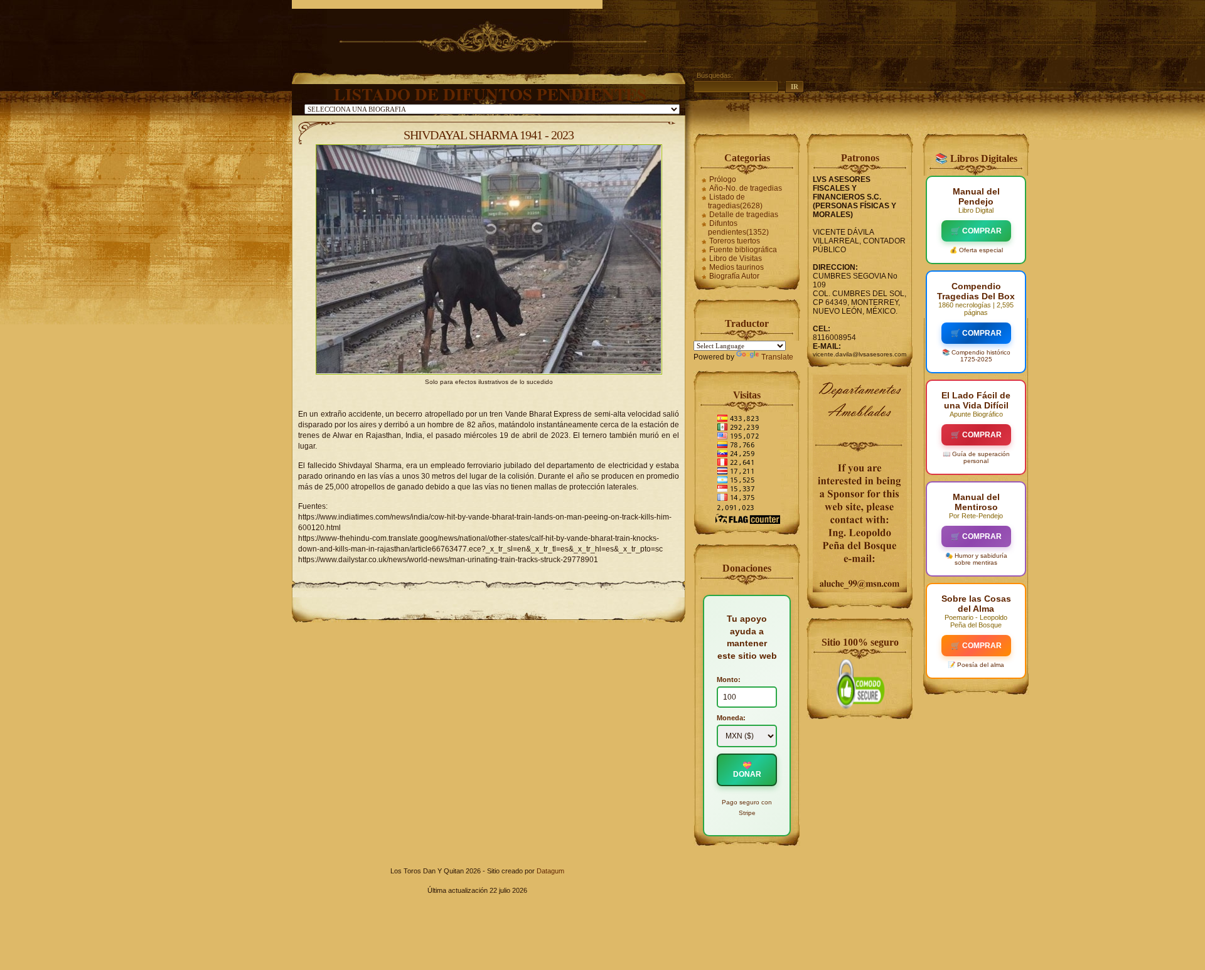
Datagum (550, 871)
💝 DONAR (747, 770)
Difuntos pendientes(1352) (738, 228)
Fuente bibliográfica (743, 249)
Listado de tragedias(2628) (735, 201)
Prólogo (722, 179)
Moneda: (731, 718)
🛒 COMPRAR (976, 231)
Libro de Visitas (735, 258)
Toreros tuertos (734, 241)
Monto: (729, 679)
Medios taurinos (736, 267)
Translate (777, 357)
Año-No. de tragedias (745, 188)
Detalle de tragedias (743, 214)
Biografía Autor (734, 276)
